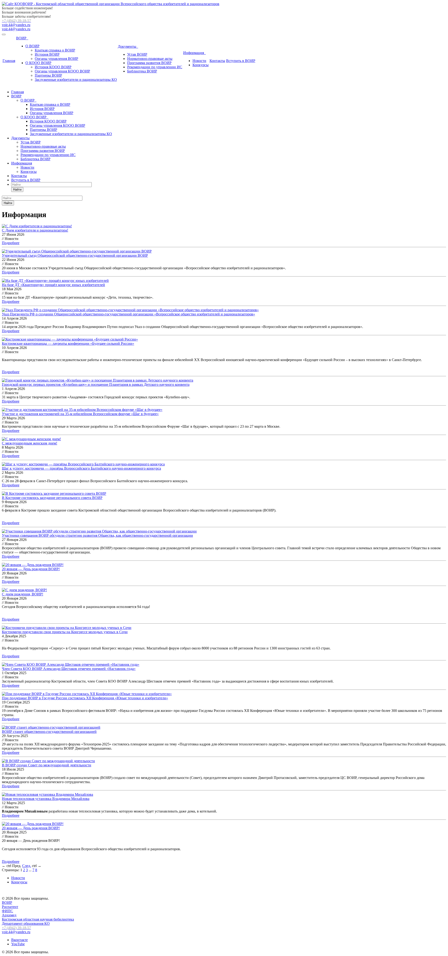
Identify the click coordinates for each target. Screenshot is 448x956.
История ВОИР (47, 54)
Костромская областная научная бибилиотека (38, 919)
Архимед (9, 915)
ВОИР (22, 38)
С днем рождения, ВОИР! (22, 594)
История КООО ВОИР (53, 67)
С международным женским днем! (29, 443)
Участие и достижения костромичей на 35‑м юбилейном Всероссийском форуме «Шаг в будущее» (80, 414)
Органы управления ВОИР (56, 59)
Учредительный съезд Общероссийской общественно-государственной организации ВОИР (75, 255)
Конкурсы (200, 65)
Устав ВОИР (137, 54)
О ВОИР (32, 46)
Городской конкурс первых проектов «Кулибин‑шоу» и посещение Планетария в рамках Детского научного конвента (95, 384)
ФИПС (7, 911)
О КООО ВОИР (38, 63)
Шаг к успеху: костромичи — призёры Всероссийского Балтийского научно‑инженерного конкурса (81, 468)
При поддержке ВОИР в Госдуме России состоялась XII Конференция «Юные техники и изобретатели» (85, 698)
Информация (194, 53)
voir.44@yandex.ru (16, 25)
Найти (17, 189)
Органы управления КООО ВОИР (62, 71)
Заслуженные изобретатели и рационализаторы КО (76, 80)
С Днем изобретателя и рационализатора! (35, 230)
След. (26, 866)
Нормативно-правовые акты (149, 59)
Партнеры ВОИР (48, 75)
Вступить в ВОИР (240, 61)
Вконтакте (19, 940)
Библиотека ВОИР (142, 71)
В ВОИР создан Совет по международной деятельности (46, 765)
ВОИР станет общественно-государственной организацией (49, 732)
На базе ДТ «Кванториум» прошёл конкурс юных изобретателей (53, 285)
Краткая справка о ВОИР (55, 50)
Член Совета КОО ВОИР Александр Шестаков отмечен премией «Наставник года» (69, 669)
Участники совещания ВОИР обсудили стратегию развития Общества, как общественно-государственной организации (97, 535)
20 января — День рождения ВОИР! (31, 569)
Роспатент (10, 907)
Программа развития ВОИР (149, 63)
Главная (9, 61)
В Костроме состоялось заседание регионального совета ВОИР (52, 498)
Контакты (217, 61)
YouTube (18, 944)
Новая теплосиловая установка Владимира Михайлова (45, 799)
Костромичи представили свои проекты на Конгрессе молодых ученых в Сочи (65, 632)
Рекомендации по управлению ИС (154, 67)
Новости (199, 61)
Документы (128, 46)
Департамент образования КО (26, 923)
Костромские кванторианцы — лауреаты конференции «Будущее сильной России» (68, 343)
